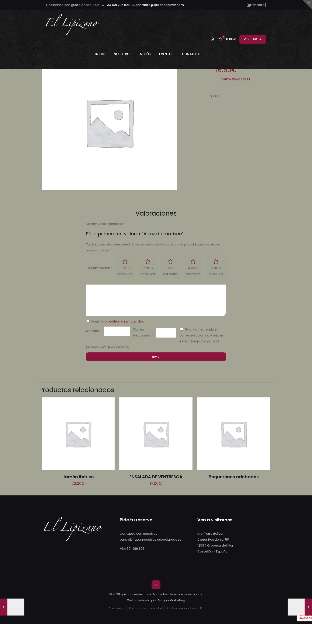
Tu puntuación (99, 268)
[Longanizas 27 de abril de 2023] (300, 607)
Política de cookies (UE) (185, 608)
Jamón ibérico (78, 477)
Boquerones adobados (234, 477)
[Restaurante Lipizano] (72, 24)
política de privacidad (126, 321)
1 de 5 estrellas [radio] (125, 271)
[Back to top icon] (156, 584)
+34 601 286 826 (117, 5)
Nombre (94, 331)
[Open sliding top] (307, 5)
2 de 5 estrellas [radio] (148, 271)
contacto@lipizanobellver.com (159, 5)
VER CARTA (253, 39)
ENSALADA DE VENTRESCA (155, 477)
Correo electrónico (143, 332)
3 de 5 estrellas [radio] (170, 271)
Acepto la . (118, 321)
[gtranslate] (256, 5)
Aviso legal (116, 608)
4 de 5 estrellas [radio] (193, 271)
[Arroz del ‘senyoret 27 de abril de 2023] (12, 607)
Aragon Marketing (171, 600)
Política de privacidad (146, 608)
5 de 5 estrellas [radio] (216, 271)
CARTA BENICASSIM (235, 79)
